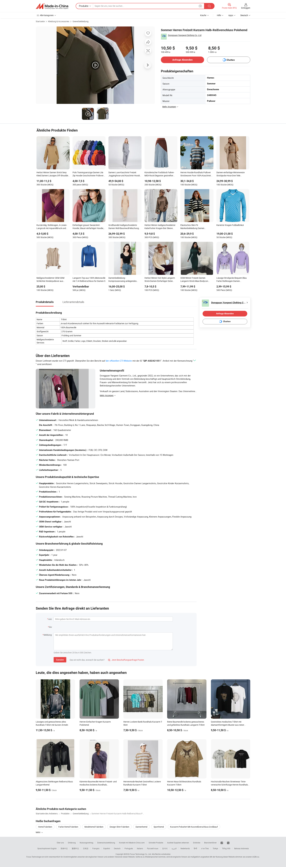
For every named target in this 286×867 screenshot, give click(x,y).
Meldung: (48, 634)
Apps (230, 15)
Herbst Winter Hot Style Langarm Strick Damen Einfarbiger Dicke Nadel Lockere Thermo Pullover (159, 279)
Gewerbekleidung (80, 21)
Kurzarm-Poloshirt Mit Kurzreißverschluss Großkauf (194, 826)
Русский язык (152, 848)
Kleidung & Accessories (58, 21)
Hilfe (219, 15)
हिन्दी (195, 848)
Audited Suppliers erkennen (178, 842)
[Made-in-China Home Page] (52, 6)
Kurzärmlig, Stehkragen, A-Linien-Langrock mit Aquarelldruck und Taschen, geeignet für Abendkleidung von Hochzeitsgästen (51, 227)
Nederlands (185, 848)
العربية (174, 848)
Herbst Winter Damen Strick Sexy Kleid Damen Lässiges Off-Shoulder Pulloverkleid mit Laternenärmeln (52, 174)
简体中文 (64, 848)
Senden (60, 659)
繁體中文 (75, 848)
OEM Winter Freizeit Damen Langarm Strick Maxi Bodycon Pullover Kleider (194, 279)
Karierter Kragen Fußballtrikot (230, 225)
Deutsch (117, 848)
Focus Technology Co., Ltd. (140, 854)
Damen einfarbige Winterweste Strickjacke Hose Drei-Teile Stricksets (230, 174)
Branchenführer (210, 842)
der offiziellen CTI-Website (119, 360)
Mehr (38, 832)
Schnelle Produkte (156, 842)
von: (50, 619)
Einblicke (196, 842)
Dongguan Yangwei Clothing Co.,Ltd (184, 35)
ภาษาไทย (205, 848)
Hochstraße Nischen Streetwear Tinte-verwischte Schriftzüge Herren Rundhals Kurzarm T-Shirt (229, 784)
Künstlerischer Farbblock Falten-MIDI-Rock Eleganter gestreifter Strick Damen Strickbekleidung (159, 174)
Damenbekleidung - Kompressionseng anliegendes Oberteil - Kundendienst (122, 279)
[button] (200, 6)
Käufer (203, 15)
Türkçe (215, 848)
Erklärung (72, 842)
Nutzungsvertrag (86, 842)
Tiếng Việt (226, 848)
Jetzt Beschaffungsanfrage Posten (126, 659)
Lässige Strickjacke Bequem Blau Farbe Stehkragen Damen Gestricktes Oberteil (231, 279)
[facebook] (222, 842)
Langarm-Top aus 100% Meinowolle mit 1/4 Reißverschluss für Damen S (89, 279)
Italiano (140, 848)
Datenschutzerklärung (106, 842)
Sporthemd (159, 826)
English (54, 848)
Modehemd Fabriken (93, 826)
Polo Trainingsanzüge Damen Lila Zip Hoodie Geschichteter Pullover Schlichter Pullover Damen (88, 174)
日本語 (85, 848)
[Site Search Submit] (209, 6)
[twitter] (228, 842)
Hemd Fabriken (45, 826)
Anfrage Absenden (182, 59)
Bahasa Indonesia (241, 848)
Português (129, 848)
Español (106, 848)
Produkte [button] (83, 6)
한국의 (165, 848)
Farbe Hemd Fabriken (68, 826)
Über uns (60, 842)
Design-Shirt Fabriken (119, 826)
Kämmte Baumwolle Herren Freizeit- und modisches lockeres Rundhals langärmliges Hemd (98, 784)
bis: (50, 627)
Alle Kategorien (47, 15)
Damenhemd (141, 826)
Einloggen (245, 7)
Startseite (40, 21)
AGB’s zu (255, 857)
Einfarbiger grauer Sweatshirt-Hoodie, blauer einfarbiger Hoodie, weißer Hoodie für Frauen (88, 227)
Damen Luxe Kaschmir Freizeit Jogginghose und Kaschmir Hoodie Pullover (124, 174)
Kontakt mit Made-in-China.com (132, 842)
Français (95, 848)
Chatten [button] (230, 59)
